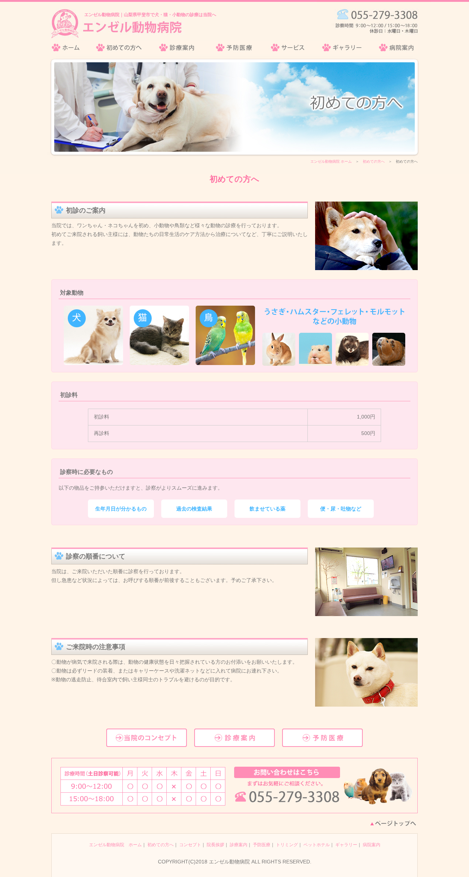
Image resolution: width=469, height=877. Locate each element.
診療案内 (178, 47)
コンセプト (190, 844)
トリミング (287, 844)
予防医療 (234, 47)
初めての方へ (119, 47)
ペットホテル (316, 844)
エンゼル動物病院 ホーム (331, 161)
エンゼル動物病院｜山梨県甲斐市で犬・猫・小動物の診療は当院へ (150, 14)
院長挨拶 (215, 844)
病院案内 (394, 47)
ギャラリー (342, 47)
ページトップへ (393, 823)
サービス (288, 47)
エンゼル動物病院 (69, 47)
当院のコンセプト (146, 738)
